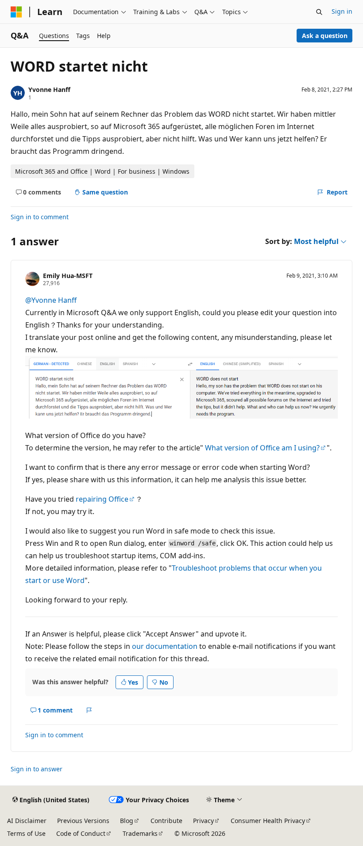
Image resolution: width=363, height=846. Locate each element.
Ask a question (325, 35)
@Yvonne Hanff (51, 300)
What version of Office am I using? (262, 448)
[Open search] (319, 12)
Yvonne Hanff (49, 89)
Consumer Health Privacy (268, 820)
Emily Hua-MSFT (68, 275)
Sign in (342, 11)
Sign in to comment (40, 217)
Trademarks (140, 833)
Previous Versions (83, 820)
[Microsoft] (16, 12)
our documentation (164, 646)
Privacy (203, 820)
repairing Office (102, 499)
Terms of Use (26, 833)
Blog (126, 820)
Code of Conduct (80, 833)
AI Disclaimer (26, 820)
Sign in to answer (36, 769)
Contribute (166, 820)
